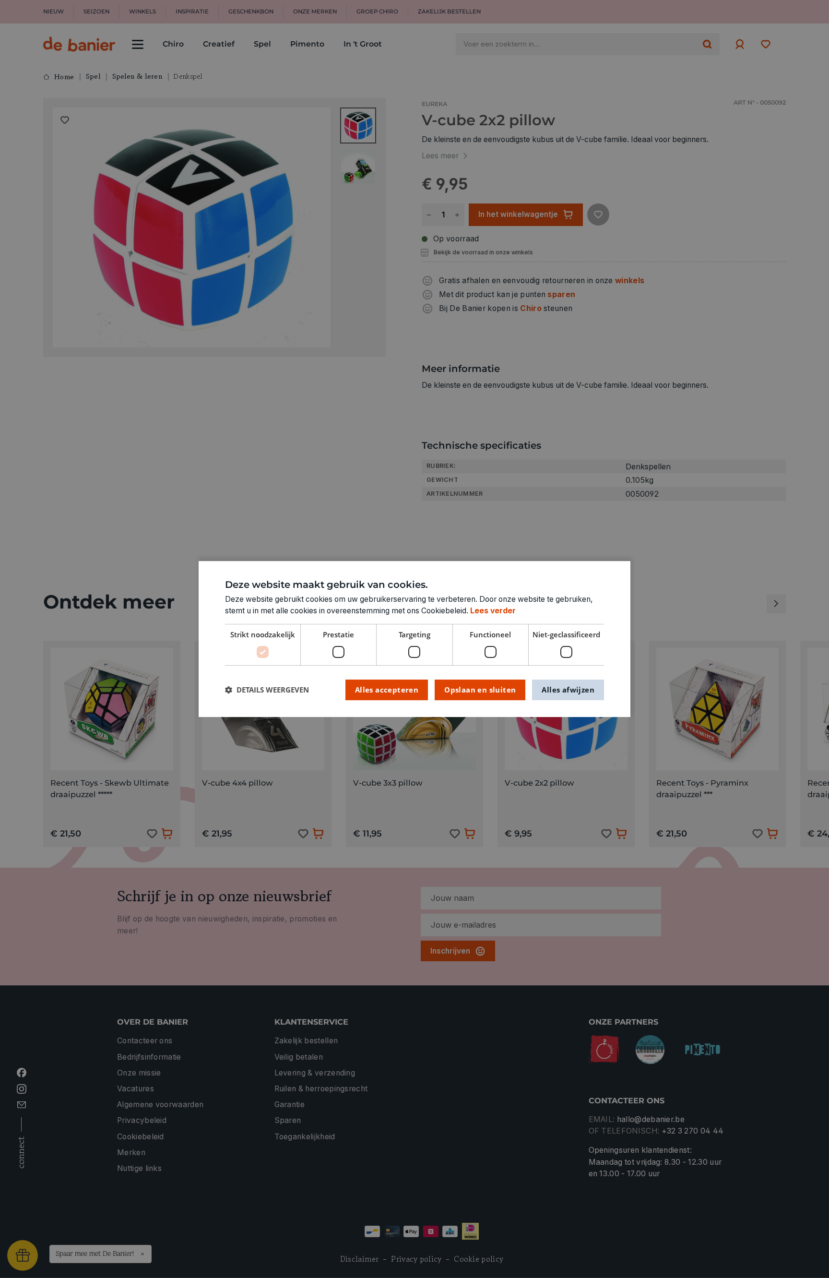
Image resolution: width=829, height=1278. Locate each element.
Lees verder (493, 610)
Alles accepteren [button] (386, 689)
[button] (267, 689)
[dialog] (414, 639)
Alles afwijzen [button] (568, 689)
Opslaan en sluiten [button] (480, 689)
